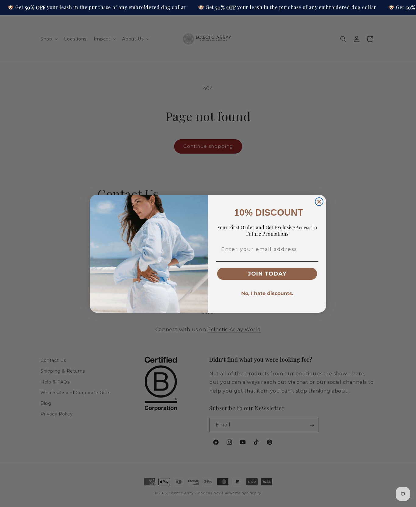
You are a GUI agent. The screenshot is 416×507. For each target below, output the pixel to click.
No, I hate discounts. (267, 293)
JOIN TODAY (267, 273)
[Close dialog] (319, 202)
